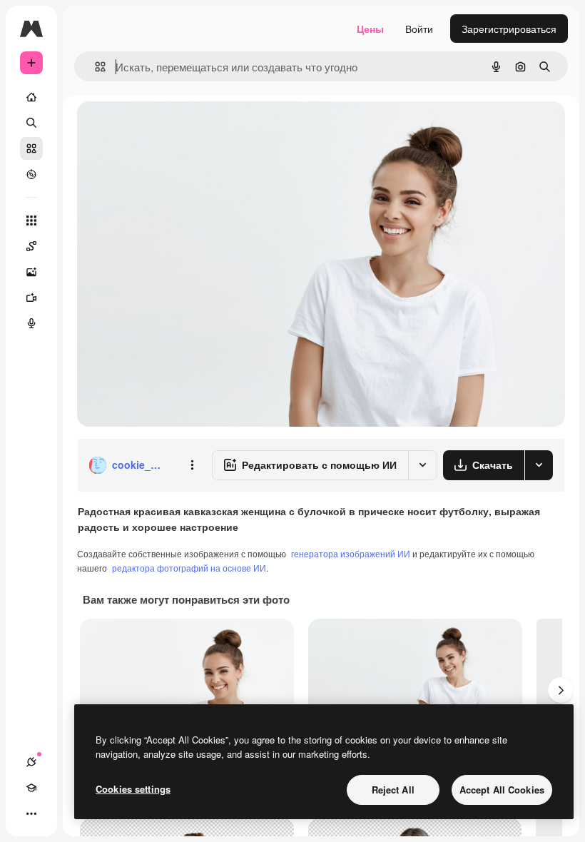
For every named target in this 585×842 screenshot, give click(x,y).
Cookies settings (133, 789)
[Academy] (31, 787)
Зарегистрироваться (509, 28)
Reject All (393, 789)
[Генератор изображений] (31, 271)
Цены (370, 28)
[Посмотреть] (31, 174)
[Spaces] (31, 246)
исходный (172, 128)
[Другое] (31, 813)
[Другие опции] (192, 465)
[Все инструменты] (31, 220)
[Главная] (31, 97)
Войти (419, 28)
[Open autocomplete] (94, 66)
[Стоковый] (31, 148)
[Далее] (561, 690)
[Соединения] (31, 762)
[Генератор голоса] (31, 323)
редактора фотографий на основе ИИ (189, 568)
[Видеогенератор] (31, 297)
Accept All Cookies (501, 789)
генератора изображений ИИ (350, 553)
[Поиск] (31, 122)
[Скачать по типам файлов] (538, 465)
